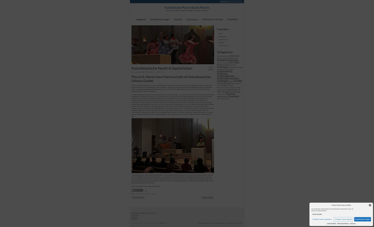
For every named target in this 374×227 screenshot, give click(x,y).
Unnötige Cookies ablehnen (343, 219)
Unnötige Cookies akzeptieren (322, 219)
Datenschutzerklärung (343, 223)
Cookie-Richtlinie (331, 223)
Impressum (353, 223)
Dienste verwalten (317, 214)
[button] (370, 205)
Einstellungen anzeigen (362, 219)
